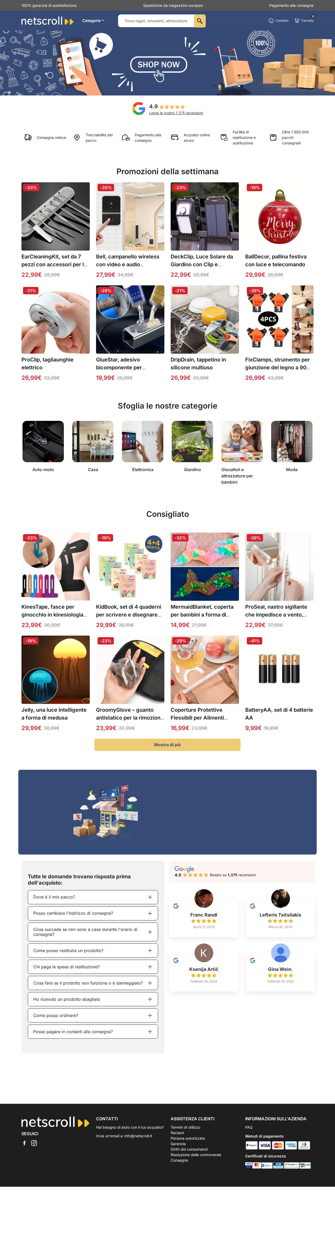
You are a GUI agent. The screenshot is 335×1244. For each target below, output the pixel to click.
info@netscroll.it (138, 1136)
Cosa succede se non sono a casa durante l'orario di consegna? (85, 932)
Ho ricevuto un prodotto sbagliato (66, 999)
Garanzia (178, 1143)
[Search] (200, 20)
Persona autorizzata (188, 1138)
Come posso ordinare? (55, 1015)
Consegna (179, 1160)
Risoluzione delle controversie (196, 1154)
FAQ (249, 1127)
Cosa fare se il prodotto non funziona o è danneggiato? (88, 983)
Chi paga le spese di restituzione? (66, 966)
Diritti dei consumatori (189, 1149)
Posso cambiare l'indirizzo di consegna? (73, 913)
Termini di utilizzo (185, 1127)
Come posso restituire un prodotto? (68, 950)
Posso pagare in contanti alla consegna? (73, 1031)
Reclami (177, 1132)
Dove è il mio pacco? (54, 897)
